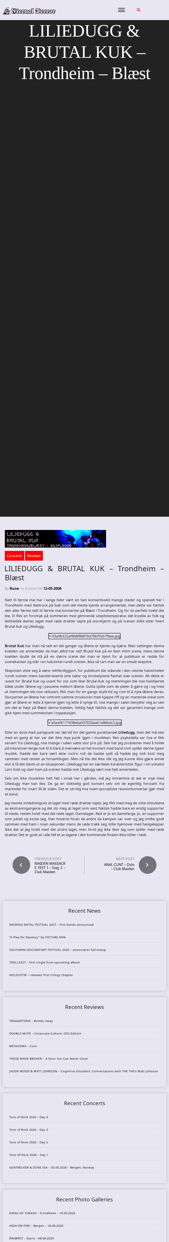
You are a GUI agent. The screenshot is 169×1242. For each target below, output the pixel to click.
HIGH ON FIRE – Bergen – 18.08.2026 (36, 1226)
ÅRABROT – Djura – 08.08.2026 (31, 1238)
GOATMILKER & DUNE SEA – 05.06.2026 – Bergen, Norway (51, 1167)
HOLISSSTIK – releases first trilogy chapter (41, 975)
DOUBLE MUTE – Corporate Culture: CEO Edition (45, 1033)
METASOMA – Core (23, 1046)
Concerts (14, 555)
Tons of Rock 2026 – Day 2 (28, 1142)
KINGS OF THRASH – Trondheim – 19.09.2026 (42, 1213)
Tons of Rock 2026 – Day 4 (28, 1117)
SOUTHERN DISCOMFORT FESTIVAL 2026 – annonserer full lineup (57, 950)
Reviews (34, 555)
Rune (14, 588)
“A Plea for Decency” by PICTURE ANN (37, 937)
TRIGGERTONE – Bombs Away (31, 1021)
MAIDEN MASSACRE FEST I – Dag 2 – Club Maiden (50, 867)
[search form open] (139, 10)
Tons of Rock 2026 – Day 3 (28, 1130)
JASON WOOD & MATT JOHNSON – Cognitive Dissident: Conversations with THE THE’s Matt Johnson (83, 1071)
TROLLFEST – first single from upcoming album (44, 962)
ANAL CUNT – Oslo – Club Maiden (119, 866)
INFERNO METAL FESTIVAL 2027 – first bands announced (51, 925)
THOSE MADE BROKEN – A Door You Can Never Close (48, 1059)
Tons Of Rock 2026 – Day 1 (28, 1155)
